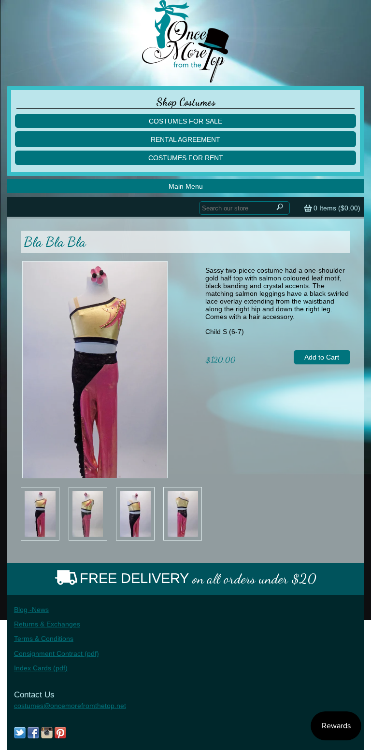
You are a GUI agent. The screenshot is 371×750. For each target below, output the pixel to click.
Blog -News (31, 609)
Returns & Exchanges (47, 624)
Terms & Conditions (43, 638)
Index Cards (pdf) (41, 668)
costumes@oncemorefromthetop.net (70, 705)
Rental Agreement (185, 139)
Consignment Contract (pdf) (56, 653)
